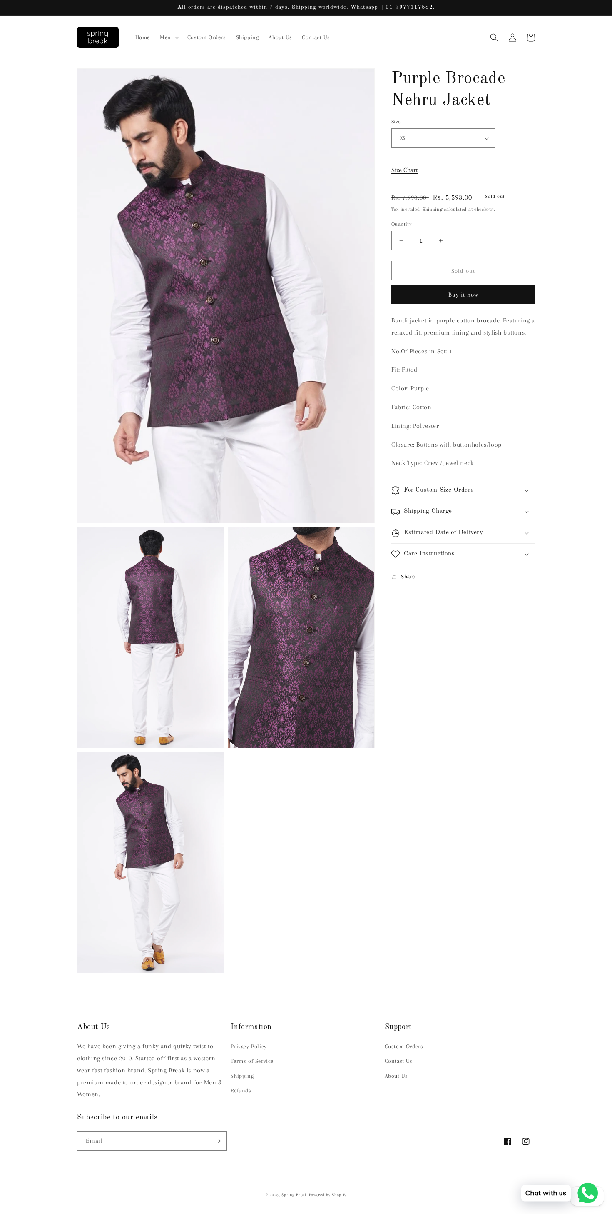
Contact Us (399, 1061)
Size (396, 122)
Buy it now (463, 294)
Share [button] (408, 576)
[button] (168, 37)
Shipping (433, 209)
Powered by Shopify (328, 1194)
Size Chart (404, 170)
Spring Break (294, 1194)
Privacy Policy (248, 1046)
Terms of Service (252, 1061)
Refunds (241, 1090)
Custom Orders (404, 1046)
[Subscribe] (217, 1141)
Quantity (401, 224)
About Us (396, 1076)
